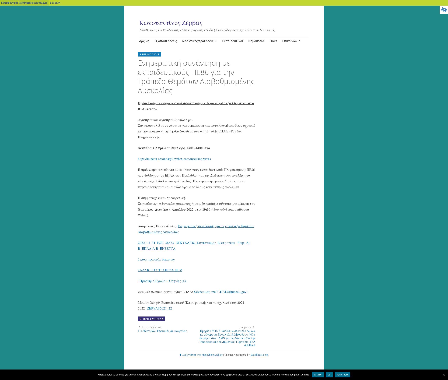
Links (273, 41)
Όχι (329, 374)
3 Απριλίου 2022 (149, 54)
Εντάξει (318, 374)
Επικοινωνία (291, 41)
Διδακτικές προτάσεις (197, 41)
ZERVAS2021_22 (159, 308)
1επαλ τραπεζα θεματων (156, 259)
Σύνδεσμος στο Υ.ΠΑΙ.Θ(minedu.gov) (220, 291)
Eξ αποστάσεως (166, 41)
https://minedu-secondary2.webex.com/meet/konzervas (174, 158)
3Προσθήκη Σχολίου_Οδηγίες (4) (162, 281)
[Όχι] (443, 375)
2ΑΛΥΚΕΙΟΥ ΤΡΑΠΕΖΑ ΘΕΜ (160, 270)
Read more (343, 374)
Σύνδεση (55, 2)
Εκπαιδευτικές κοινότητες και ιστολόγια (24, 2)
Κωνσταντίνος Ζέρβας (170, 22)
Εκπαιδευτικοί (232, 41)
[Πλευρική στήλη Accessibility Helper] (444, 10)
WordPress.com (259, 354)
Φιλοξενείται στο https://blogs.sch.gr (201, 354)
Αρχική (144, 41)
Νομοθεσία (256, 41)
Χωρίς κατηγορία (153, 319)
